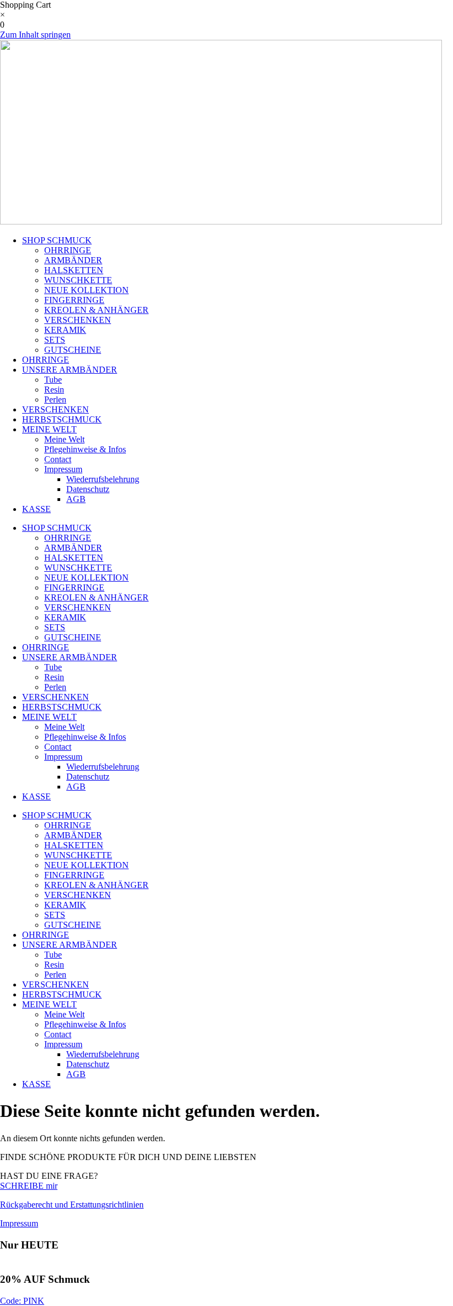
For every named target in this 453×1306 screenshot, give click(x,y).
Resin (54, 389)
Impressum (63, 469)
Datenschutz (87, 489)
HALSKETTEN (73, 270)
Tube (53, 379)
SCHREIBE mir (28, 1185)
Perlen (55, 399)
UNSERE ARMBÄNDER (69, 369)
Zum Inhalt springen (35, 34)
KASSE (36, 509)
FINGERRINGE (74, 300)
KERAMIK (65, 330)
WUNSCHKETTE (78, 280)
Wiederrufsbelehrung (102, 479)
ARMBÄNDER (73, 260)
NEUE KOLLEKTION (86, 290)
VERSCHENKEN (77, 320)
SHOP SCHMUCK (57, 240)
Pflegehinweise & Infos (85, 449)
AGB (76, 499)
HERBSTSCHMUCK (62, 419)
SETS (54, 339)
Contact (57, 459)
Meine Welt (64, 439)
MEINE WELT (49, 429)
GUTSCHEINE (72, 349)
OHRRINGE (67, 250)
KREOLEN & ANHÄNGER (96, 310)
